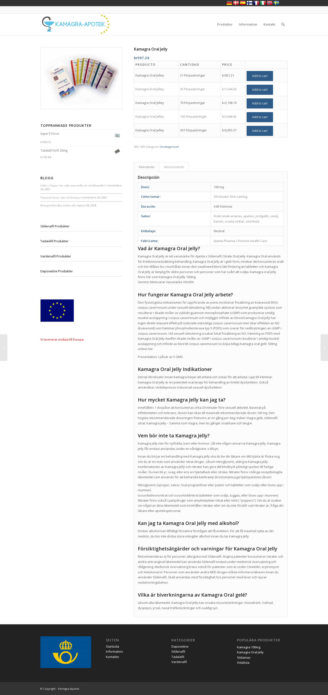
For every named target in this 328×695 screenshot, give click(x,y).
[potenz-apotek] (75, 24)
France (256, 3)
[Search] (283, 24)
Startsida (112, 646)
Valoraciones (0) (174, 167)
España (243, 3)
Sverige (276, 3)
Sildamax (243, 657)
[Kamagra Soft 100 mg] (324, 347)
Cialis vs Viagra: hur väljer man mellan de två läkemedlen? (73, 185)
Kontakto (112, 657)
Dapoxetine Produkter (56, 271)
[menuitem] (225, 24)
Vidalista (243, 662)
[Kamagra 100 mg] (3, 347)
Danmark (236, 3)
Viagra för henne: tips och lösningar (60, 197)
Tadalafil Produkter (54, 241)
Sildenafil (178, 651)
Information (114, 651)
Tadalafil (177, 657)
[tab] (146, 167)
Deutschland (229, 3)
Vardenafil (179, 662)
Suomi (249, 3)
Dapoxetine (179, 646)
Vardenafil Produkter (55, 256)
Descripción (146, 167)
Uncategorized (169, 146)
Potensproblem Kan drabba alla (58, 205)
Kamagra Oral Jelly (250, 652)
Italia (263, 3)
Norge (270, 3)
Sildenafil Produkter (54, 226)
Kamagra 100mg (248, 647)
